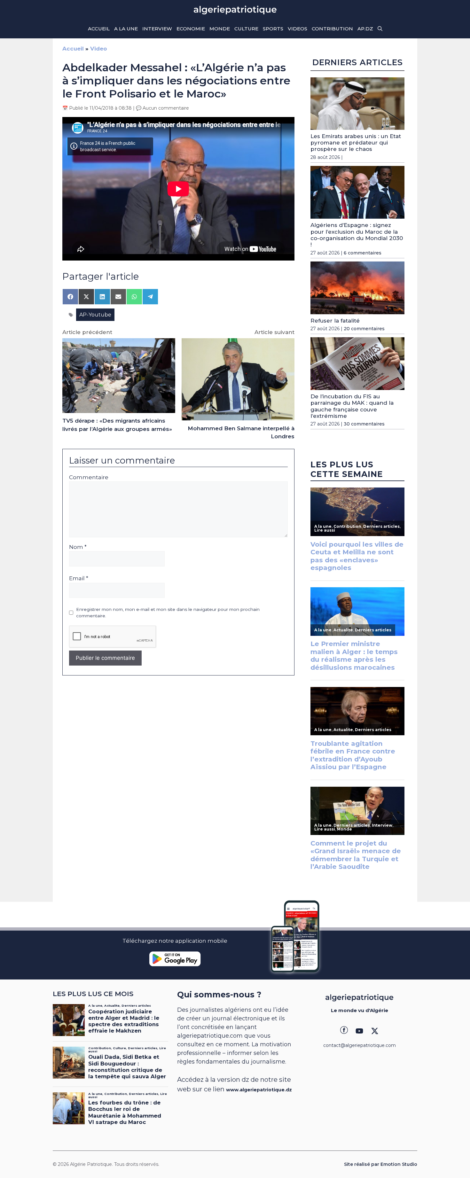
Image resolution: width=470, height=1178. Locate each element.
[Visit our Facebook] (344, 1031)
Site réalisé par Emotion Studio (380, 1164)
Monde (219, 29)
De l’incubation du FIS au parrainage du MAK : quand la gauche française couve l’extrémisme (352, 406)
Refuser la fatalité (335, 320)
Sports (273, 29)
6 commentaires (362, 253)
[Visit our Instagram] (359, 1031)
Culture (246, 29)
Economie (190, 29)
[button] (380, 28)
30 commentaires (364, 424)
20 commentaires (364, 329)
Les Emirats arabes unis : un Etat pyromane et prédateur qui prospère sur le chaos (355, 142)
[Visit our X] (375, 1031)
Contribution (332, 29)
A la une (126, 29)
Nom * (78, 547)
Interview (157, 29)
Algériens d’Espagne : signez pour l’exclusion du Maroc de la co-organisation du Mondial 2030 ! (356, 235)
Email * (78, 578)
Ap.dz (365, 29)
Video (98, 48)
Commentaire (88, 477)
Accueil (99, 29)
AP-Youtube (95, 315)
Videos (297, 29)
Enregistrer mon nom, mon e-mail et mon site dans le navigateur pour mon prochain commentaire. (168, 612)
